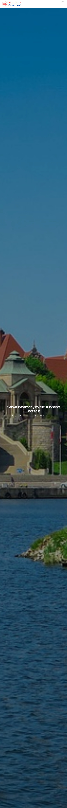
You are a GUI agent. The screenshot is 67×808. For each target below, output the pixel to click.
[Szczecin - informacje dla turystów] (15, 5)
